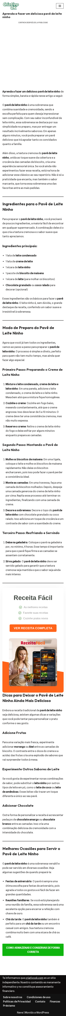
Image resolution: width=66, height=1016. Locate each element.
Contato (40, 1001)
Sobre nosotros (12, 997)
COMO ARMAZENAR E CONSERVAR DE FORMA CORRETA (33, 949)
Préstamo (9, 1005)
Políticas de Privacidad (17, 1001)
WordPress (42, 1012)
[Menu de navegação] (60, 6)
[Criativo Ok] (12, 6)
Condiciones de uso (38, 997)
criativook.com (34, 977)
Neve (20, 1012)
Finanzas (55, 1001)
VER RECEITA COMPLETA (33, 628)
